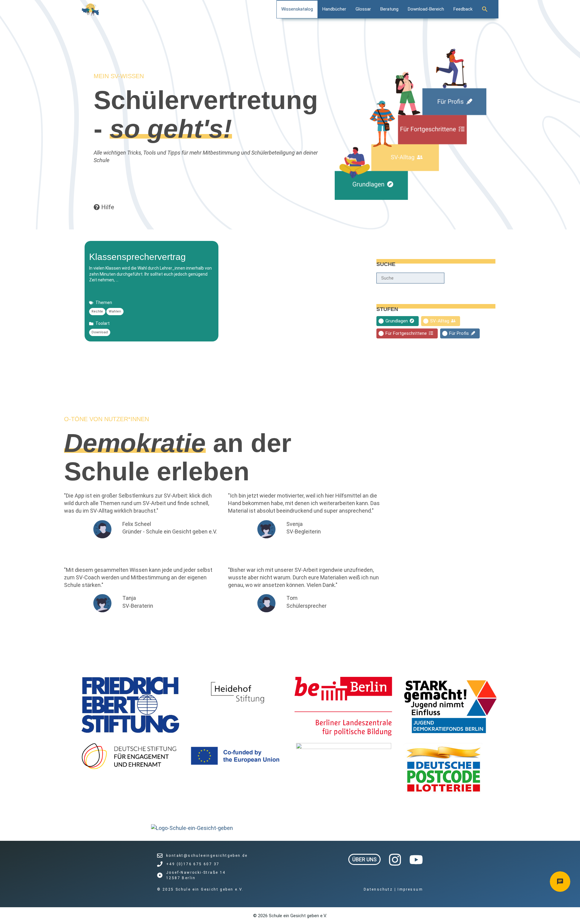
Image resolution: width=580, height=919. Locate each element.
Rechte (97, 311)
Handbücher (334, 9)
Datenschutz (379, 889)
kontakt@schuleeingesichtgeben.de (207, 855)
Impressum (410, 889)
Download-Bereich (426, 9)
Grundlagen (396, 321)
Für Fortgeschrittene (406, 333)
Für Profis (459, 333)
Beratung (389, 9)
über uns (364, 859)
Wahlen (115, 311)
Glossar (363, 9)
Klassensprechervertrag (137, 257)
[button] (487, 9)
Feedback (462, 9)
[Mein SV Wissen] (90, 9)
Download (100, 332)
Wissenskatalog (297, 9)
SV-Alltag (439, 321)
